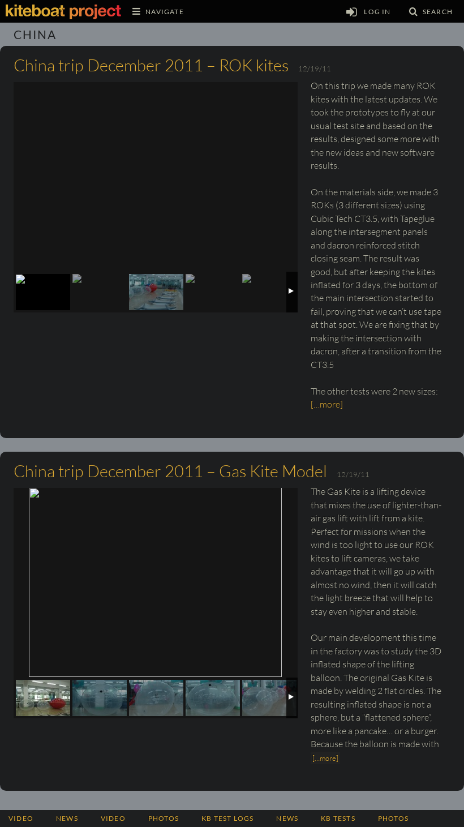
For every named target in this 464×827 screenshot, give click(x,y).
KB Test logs (227, 818)
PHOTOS (163, 818)
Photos (393, 818)
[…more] (327, 404)
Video (20, 818)
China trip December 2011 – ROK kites (151, 65)
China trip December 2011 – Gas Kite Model (170, 471)
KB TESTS (338, 818)
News (67, 818)
